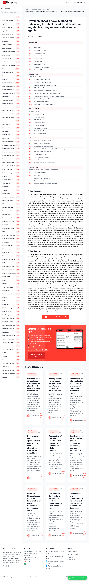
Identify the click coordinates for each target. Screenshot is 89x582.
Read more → (41, 415)
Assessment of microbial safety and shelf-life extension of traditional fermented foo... (77, 386)
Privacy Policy (72, 551)
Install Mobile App (79, 2)
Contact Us (71, 560)
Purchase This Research (56, 317)
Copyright (70, 557)
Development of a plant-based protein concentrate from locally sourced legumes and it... (77, 443)
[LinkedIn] (8, 566)
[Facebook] (3, 566)
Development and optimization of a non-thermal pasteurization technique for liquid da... (76, 501)
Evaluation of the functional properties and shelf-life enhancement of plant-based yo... (55, 501)
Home (67, 2)
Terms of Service (73, 554)
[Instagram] (6, 566)
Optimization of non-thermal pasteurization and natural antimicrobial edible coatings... (55, 443)
